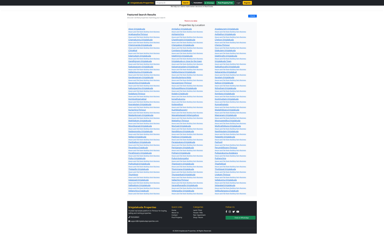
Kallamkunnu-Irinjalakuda (140, 72)
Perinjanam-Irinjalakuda (183, 147)
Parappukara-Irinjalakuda (183, 142)
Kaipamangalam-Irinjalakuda (185, 66)
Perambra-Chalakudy (138, 147)
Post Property (177, 217)
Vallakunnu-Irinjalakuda (226, 180)
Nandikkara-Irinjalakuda (183, 131)
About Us (175, 213)
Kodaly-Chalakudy (180, 93)
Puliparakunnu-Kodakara (226, 153)
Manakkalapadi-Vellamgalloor (185, 115)
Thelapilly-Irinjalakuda (138, 169)
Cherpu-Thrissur (222, 45)
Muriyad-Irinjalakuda (181, 126)
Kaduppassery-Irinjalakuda (140, 66)
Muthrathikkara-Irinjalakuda (228, 126)
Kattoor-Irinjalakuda (224, 82)
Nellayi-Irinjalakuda (137, 136)
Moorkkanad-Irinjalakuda (140, 126)
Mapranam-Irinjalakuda (226, 115)
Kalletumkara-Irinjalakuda (184, 72)
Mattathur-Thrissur (180, 120)
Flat (138, 32)
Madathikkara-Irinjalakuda (227, 109)
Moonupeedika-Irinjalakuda (227, 120)
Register (247, 3)
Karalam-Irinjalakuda (224, 77)
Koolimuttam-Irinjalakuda (226, 99)
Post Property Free (225, 3)
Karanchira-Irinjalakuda (139, 82)
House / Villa (198, 213)
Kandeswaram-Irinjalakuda (140, 77)
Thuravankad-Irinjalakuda (183, 174)
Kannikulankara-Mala (181, 77)
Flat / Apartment (199, 215)
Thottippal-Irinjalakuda (225, 169)
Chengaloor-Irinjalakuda (183, 45)
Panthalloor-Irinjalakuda (139, 142)
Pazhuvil (218, 142)
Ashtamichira (178, 34)
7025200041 (197, 3)
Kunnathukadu (221, 104)
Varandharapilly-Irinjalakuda (185, 185)
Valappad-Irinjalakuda (138, 180)
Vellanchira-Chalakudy (138, 190)
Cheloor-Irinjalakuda (224, 39)
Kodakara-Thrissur (136, 93)
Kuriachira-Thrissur (137, 109)
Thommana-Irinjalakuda (183, 169)
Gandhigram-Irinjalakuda (140, 61)
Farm (151, 32)
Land (134, 32)
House (130, 32)
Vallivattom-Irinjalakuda (139, 185)
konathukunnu (178, 99)
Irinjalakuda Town (223, 61)
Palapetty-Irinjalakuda (225, 136)
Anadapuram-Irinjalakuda (226, 28)
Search (185, 3)
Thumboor (133, 174)
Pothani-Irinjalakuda (181, 153)
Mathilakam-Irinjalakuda (139, 120)
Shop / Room (198, 217)
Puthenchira (220, 158)
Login (238, 3)
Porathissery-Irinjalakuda (140, 153)
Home (174, 210)
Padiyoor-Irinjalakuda (181, 136)
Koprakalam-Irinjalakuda (139, 104)
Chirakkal (132, 50)
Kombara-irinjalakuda (225, 93)
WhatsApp (210, 3)
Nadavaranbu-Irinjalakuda (140, 131)
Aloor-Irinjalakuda (136, 28)
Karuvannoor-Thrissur (182, 82)
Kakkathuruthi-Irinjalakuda (227, 66)
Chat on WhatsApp (241, 218)
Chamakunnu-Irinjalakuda (140, 39)
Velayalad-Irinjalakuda (225, 185)
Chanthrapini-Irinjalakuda (183, 39)
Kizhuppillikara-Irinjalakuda (184, 88)
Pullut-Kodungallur (180, 158)
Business (157, 32)
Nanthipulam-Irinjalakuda (226, 131)
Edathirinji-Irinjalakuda (182, 55)
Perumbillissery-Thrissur (226, 147)
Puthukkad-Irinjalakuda (139, 163)
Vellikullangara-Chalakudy (227, 190)
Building (146, 32)
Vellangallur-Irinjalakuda (183, 190)
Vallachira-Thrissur (180, 180)
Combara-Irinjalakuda (182, 50)
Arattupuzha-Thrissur (138, 34)
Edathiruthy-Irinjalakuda (226, 55)
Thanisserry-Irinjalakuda (183, 163)
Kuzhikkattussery (179, 109)
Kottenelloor (177, 104)
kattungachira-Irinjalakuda (140, 88)
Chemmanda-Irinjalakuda (140, 45)
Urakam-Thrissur (222, 174)
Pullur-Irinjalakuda (136, 158)
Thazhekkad (220, 163)
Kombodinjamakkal (137, 99)
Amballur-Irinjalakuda (182, 28)
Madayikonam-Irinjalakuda (140, 115)
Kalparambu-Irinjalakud (226, 72)
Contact (175, 215)
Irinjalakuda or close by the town (187, 61)
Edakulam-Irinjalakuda (225, 50)
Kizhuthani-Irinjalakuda (225, 88)
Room (141, 32)
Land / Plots (197, 210)
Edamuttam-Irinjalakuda (139, 55)
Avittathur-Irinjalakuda (225, 34)
